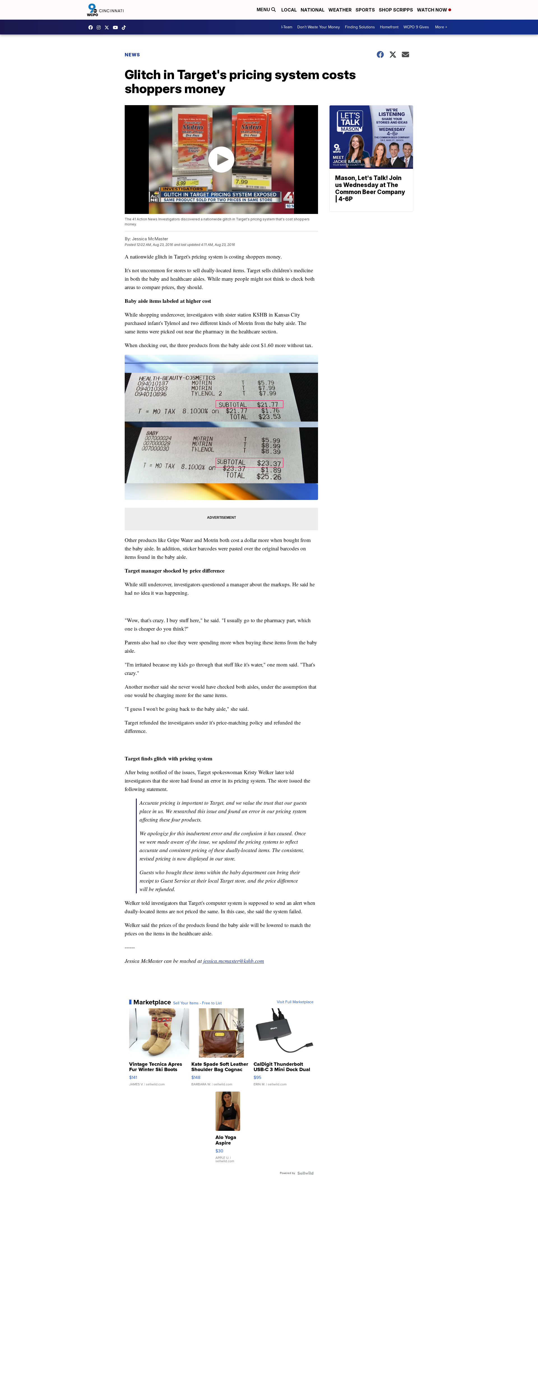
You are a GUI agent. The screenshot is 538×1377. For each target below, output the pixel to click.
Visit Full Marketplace (295, 1002)
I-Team (286, 27)
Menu (264, 9)
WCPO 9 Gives (416, 27)
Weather (340, 10)
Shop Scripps (396, 10)
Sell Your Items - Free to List (197, 1003)
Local (289, 10)
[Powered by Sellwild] (305, 1173)
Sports (365, 10)
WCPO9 (92, 27)
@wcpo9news (125, 27)
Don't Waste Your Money (318, 27)
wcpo (108, 27)
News (132, 54)
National (312, 10)
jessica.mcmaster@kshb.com (233, 960)
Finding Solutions (360, 27)
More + (441, 27)
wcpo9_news (100, 27)
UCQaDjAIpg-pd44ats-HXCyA (117, 27)
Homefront (389, 27)
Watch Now (432, 10)
